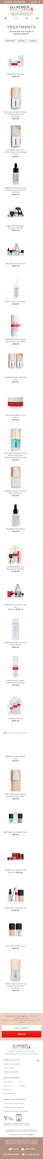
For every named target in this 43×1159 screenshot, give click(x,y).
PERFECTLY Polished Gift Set (15, 606)
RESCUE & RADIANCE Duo (15, 757)
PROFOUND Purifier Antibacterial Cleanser (15, 682)
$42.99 (15, 304)
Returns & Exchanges (12, 1064)
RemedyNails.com (31, 1054)
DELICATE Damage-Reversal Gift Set (15, 227)
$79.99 (15, 761)
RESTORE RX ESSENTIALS (15, 832)
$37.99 (15, 460)
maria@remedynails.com (28, 1131)
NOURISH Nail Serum (15, 529)
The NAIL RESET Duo (15, 946)
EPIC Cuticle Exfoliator (16, 301)
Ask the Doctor (9, 1093)
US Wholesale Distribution (14, 1103)
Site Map (22, 1086)
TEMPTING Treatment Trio (15, 908)
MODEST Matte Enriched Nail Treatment (16, 492)
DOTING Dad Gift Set (15, 264)
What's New (8, 1082)
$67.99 (15, 382)
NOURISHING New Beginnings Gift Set (15, 568)
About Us (7, 1086)
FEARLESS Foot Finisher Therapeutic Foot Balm (15, 340)
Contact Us (8, 1090)
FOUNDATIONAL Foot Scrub (15, 416)
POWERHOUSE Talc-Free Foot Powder (15, 644)
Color (21, 41)
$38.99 (15, 157)
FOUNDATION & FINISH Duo (15, 378)
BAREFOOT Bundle (15, 74)
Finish (33, 41)
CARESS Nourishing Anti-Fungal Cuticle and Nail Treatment (15, 190)
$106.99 (15, 721)
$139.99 (15, 76)
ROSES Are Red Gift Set (15, 870)
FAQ (20, 1082)
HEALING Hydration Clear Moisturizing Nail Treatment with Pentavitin (15, 455)
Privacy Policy (9, 1068)
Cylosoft (30, 1135)
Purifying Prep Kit (15, 718)
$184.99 (15, 266)
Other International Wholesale (16, 1111)
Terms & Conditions (11, 1072)
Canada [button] (34, 2)
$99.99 (15, 835)
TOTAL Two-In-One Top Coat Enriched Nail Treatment (15, 986)
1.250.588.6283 (19, 2)
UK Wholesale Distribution (14, 1107)
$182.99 (15, 230)
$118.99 (15, 910)
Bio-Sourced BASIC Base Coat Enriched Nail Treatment (16, 114)
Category (9, 41)
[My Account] (27, 18)
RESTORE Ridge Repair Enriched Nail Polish (15, 795)
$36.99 (15, 119)
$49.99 (15, 194)
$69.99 (15, 948)
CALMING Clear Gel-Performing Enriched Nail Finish (15, 152)
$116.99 (15, 571)
